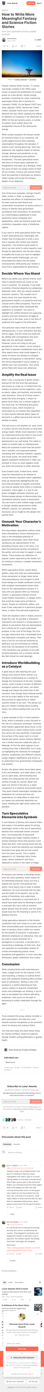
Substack (10, 1387)
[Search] (40, 1282)
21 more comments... (9, 1271)
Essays (5, 10)
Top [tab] (4, 1282)
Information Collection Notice (24, 1109)
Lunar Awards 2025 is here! (15, 1289)
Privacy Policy (25, 1367)
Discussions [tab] (19, 1282)
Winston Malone (17, 1297)
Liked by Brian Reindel (16, 1224)
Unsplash (32, 79)
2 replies (12, 1261)
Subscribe (31, 3)
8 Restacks (28, 1120)
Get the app (33, 1381)
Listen (39, 40)
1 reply (11, 1214)
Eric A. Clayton (12, 1165)
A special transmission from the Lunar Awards (16, 1293)
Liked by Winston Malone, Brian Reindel (21, 1168)
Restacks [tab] (16, 1144)
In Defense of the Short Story (15, 1305)
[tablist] (11, 1144)
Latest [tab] (10, 1282)
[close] (37, 1314)
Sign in (39, 3)
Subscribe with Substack (23, 1357)
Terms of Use (33, 1107)
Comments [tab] (7, 1144)
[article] (22, 1294)
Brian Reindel (12, 38)
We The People (12, 1222)
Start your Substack (16, 1381)
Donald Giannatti (21, 79)
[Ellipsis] (41, 1165)
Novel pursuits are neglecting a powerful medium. (14, 1309)
